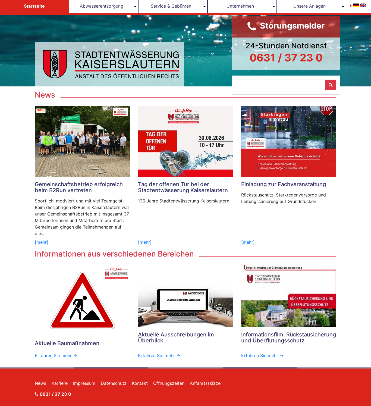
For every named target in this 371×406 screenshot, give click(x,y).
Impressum (84, 383)
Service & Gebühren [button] (171, 6)
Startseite (34, 6)
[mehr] (41, 242)
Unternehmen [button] (240, 6)
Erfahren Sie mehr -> (56, 355)
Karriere (60, 383)
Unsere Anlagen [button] (309, 6)
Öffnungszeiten (168, 383)
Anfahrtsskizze (205, 383)
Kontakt (140, 383)
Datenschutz (114, 383)
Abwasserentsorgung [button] (101, 6)
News (40, 383)
